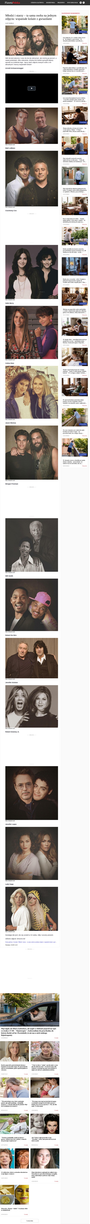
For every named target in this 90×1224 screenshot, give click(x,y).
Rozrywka (50, 2)
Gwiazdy (56, 1038)
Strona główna (37, 2)
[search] (84, 3)
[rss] (81, 3)
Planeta (12, 2)
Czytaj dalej (29, 1221)
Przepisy (61, 2)
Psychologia (72, 2)
